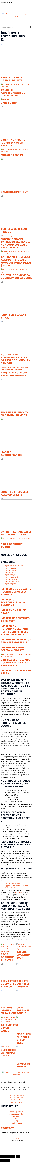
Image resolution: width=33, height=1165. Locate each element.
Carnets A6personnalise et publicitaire (14, 93)
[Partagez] (12, 1156)
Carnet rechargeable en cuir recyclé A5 (16, 533)
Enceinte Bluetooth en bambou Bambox (15, 414)
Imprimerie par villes (12, 581)
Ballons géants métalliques (9, 1010)
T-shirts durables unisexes (23, 984)
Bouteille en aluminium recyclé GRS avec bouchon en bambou (15, 358)
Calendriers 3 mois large (9, 1028)
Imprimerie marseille (12, 577)
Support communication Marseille (16, 886)
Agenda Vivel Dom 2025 (23, 955)
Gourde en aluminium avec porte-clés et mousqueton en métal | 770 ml (16, 261)
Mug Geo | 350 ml (12, 155)
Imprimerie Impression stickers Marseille (16, 641)
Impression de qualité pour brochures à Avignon (16, 592)
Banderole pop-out (14, 192)
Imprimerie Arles (10, 568)
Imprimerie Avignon (11, 570)
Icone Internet (12, 1153)
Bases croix (9, 102)
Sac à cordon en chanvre (8, 957)
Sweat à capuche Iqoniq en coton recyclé (13, 142)
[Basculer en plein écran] (7, 1156)
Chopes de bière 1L (23, 1065)
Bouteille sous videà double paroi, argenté (16, 276)
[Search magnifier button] (31, 27)
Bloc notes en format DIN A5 (8, 1053)
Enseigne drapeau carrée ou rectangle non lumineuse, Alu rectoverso (15, 243)
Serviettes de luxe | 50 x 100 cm (8, 984)
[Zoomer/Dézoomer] (2, 1156)
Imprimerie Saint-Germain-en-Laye (12, 649)
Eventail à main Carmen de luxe (11, 79)
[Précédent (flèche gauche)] (2, 1160)
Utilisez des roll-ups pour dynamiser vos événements (15, 662)
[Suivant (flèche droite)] (7, 1160)
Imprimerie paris (10, 584)
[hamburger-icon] (30, 23)
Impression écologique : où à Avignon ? (13, 602)
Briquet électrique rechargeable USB (14, 374)
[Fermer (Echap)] (18, 1156)
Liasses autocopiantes (11, 453)
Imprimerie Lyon (10, 575)
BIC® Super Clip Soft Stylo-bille (23, 1038)
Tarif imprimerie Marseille (13, 888)
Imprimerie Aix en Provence (14, 566)
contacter (18, 892)
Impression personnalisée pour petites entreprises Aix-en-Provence (15, 630)
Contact (7, 1128)
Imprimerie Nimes (11, 579)
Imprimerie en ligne (11, 572)
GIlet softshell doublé (23, 1010)
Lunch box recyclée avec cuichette (15, 493)
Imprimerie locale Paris (12, 883)
